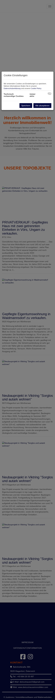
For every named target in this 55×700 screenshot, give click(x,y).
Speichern (25, 105)
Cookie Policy (36, 88)
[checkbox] (49, 93)
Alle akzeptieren (42, 105)
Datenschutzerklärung (12, 88)
